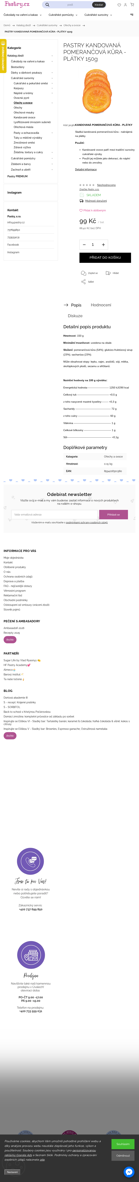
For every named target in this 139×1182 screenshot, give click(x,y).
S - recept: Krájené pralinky (20, 702)
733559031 (13, 237)
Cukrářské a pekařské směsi (31, 83)
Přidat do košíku (105, 257)
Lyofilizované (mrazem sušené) (32, 122)
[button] (129, 1172)
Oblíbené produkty (15, 567)
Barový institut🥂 (14, 674)
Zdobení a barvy (21, 164)
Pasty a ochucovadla (26, 132)
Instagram (13, 252)
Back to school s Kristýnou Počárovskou (27, 711)
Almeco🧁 (10, 669)
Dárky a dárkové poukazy (26, 72)
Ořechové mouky (24, 112)
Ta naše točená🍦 (14, 679)
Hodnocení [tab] (101, 305)
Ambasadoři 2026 (14, 628)
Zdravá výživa (22, 147)
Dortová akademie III (16, 697)
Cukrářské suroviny (22, 78)
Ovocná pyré (21, 97)
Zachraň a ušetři (21, 169)
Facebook (13, 244)
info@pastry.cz (16, 222)
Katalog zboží (15, 55)
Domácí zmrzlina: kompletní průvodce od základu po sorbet (39, 716)
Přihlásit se (113, 514)
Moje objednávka (14, 557)
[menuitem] (22, 14)
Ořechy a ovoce (23, 102)
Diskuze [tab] (75, 315)
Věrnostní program (15, 590)
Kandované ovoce (24, 117)
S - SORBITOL (12, 707)
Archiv (10, 639)
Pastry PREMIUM (17, 176)
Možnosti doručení (96, 200)
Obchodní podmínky (16, 600)
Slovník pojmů (12, 609)
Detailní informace (86, 169)
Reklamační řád (13, 595)
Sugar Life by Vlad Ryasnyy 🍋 (22, 660)
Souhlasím (123, 1144)
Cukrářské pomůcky (23, 158)
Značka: (89, 189)
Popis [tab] (76, 305)
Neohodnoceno (106, 185)
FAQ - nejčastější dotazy (18, 586)
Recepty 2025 (12, 632)
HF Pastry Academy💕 (17, 665)
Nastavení (12, 1172)
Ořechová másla (23, 127)
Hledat (99, 4)
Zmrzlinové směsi (24, 142)
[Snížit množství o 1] (84, 245)
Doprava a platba (14, 581)
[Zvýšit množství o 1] (103, 245)
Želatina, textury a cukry (28, 152)
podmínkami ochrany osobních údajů (87, 522)
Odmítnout (123, 1155)
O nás (7, 571)
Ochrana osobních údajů (18, 576)
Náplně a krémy (23, 93)
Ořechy (18, 107)
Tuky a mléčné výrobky (28, 137)
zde (42, 1159)
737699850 (13, 229)
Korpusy (19, 88)
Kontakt (8, 562)
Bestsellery (17, 67)
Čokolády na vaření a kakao (28, 61)
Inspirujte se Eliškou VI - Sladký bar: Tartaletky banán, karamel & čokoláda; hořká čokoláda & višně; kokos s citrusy (67, 723)
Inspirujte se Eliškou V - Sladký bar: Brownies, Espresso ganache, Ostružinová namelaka (55, 728)
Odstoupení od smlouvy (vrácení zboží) (26, 604)
